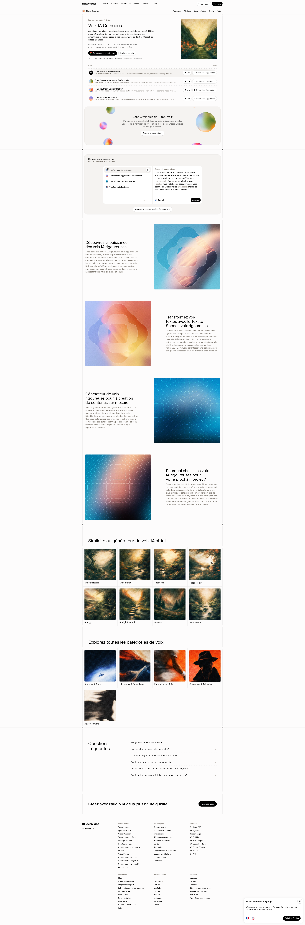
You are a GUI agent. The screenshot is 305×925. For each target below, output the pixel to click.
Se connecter (203, 4)
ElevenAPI (193, 823)
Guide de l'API (195, 827)
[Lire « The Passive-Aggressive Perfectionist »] (152, 81)
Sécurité (193, 885)
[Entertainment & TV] (169, 668)
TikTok (157, 895)
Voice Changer (124, 834)
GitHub (157, 885)
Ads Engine (123, 867)
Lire (188, 73)
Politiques (194, 895)
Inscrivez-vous (207, 804)
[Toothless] (169, 566)
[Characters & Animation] (205, 668)
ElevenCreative (123, 823)
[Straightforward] (135, 606)
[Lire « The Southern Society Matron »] (152, 90)
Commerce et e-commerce (165, 851)
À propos (193, 878)
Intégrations (159, 834)
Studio (121, 851)
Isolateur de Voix (125, 844)
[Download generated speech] (171, 200)
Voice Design (123, 854)
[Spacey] (169, 606)
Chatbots (158, 861)
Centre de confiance (127, 905)
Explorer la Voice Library (152, 133)
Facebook (158, 901)
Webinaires (123, 895)
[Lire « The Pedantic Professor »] (152, 98)
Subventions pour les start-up (131, 888)
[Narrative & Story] (100, 668)
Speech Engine (196, 834)
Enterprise (122, 901)
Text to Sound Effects (127, 837)
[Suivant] (149, 200)
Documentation (124, 898)
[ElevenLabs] (89, 3)
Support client (160, 857)
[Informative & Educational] (135, 668)
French (88, 828)
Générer (195, 200)
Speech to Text (124, 830)
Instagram (158, 898)
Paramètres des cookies (200, 898)
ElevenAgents (159, 823)
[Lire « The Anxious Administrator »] (152, 73)
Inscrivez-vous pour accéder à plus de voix (152, 209)
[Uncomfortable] (100, 566)
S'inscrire (217, 4)
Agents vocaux (160, 827)
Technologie (159, 847)
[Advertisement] (100, 707)
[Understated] (135, 566)
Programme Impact (126, 885)
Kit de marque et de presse (201, 888)
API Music (194, 851)
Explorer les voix (127, 53)
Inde (120, 908)
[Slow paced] (205, 606)
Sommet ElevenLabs (198, 891)
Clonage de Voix (125, 840)
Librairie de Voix (95, 20)
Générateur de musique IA (129, 847)
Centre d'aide (124, 891)
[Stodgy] (100, 606)
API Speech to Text (198, 844)
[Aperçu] (148, 170)
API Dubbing (195, 837)
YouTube (157, 888)
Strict (108, 20)
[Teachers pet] (205, 566)
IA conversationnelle (162, 830)
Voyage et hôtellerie (162, 854)
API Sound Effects (197, 847)
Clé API (193, 854)
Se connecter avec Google (104, 53)
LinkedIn (157, 881)
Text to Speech (124, 827)
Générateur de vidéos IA (128, 864)
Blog (120, 878)
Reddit (156, 905)
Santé (156, 844)
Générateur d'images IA (128, 861)
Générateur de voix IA (127, 857)
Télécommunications (163, 837)
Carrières (193, 881)
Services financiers (162, 840)
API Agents (194, 830)
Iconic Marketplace (126, 881)
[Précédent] (144, 200)
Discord (157, 891)
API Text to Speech (198, 840)
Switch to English (292, 918)
